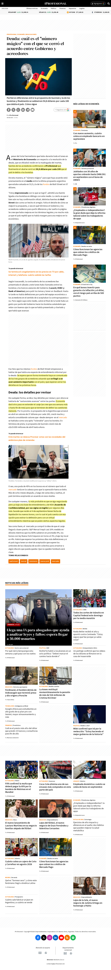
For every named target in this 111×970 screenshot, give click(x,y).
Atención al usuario (43, 948)
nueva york (44, 561)
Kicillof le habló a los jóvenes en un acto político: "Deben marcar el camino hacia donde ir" (55, 654)
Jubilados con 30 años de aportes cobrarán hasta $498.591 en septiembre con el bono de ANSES (89, 175)
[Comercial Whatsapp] (71, 953)
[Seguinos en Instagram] (49, 937)
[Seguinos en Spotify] (73, 937)
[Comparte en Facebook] (9, 110)
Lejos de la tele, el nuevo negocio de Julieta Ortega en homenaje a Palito (87, 903)
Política (53, 9)
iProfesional (11, 34)
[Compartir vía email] (32, 110)
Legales (82, 9)
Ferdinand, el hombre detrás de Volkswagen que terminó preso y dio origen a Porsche (21, 693)
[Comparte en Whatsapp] (18, 110)
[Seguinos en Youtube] (61, 937)
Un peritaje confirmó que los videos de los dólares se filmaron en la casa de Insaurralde (89, 654)
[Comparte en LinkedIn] (23, 110)
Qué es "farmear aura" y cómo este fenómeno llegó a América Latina (21, 882)
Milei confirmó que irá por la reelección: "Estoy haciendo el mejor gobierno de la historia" (88, 731)
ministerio (33, 561)
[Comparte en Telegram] (28, 110)
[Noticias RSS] (67, 937)
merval (23, 561)
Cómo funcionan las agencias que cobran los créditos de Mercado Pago (87, 252)
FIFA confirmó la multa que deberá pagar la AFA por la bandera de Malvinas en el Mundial (18, 788)
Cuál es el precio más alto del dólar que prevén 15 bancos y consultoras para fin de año (21, 731)
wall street (14, 561)
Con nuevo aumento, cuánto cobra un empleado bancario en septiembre (89, 136)
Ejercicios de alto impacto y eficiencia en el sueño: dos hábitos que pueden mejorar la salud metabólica (88, 826)
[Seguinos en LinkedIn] (55, 937)
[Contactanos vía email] (40, 953)
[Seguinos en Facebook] (38, 937)
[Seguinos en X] (44, 937)
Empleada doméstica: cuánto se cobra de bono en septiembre (89, 785)
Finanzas (63, 9)
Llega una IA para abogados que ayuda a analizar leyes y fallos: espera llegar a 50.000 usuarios (38, 634)
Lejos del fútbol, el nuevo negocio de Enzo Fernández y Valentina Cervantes (53, 825)
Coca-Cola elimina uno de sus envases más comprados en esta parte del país (55, 787)
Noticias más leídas (16, 583)
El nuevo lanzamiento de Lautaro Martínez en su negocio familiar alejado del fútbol (21, 825)
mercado (63, 417)
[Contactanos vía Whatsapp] (46, 953)
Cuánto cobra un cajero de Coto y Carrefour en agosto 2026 (20, 863)
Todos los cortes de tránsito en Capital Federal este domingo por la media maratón (88, 615)
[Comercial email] (65, 953)
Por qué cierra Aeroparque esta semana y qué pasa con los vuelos (20, 652)
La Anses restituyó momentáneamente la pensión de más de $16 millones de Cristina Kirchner (54, 693)
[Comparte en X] (13, 110)
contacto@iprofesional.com (56, 964)
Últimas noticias (32, 9)
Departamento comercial (68, 949)
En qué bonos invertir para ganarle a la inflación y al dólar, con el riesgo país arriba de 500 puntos (88, 291)
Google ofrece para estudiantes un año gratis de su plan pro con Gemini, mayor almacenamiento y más (20, 713)
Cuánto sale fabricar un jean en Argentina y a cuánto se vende (19, 901)
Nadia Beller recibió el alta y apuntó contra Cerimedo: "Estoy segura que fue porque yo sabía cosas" (88, 635)
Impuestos (72, 9)
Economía (44, 9)
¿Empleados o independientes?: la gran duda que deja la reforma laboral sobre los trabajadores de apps (89, 214)
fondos (46, 184)
